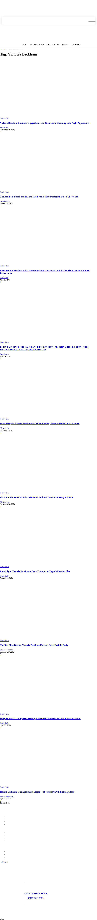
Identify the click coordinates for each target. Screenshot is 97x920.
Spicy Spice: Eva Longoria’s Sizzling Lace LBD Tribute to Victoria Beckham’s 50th (40, 718)
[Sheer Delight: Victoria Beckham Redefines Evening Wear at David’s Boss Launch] (44, 417)
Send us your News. (35, 893)
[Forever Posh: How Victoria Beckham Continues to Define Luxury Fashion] (42, 491)
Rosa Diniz (4, 201)
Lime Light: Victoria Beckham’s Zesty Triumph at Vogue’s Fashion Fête (35, 571)
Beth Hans (4, 127)
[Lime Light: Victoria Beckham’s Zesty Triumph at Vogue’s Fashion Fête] (45, 565)
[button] (90, 21)
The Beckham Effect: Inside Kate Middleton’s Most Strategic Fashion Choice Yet (39, 196)
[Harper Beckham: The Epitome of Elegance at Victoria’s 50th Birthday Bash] (45, 785)
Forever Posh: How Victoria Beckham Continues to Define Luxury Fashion (36, 497)
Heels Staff (4, 278)
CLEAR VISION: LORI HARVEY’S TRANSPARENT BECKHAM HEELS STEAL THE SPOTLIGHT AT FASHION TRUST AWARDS (44, 348)
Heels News (4, 118)
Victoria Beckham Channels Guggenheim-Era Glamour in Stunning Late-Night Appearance (44, 123)
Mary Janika (4, 428)
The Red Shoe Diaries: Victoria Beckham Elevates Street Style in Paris (34, 645)
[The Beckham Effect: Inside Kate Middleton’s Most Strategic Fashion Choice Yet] (41, 190)
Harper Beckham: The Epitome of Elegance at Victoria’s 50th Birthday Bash (37, 792)
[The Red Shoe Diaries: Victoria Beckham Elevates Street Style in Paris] (44, 638)
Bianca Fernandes (6, 650)
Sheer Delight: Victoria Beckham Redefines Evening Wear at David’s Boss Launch (39, 423)
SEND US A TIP (36, 898)
